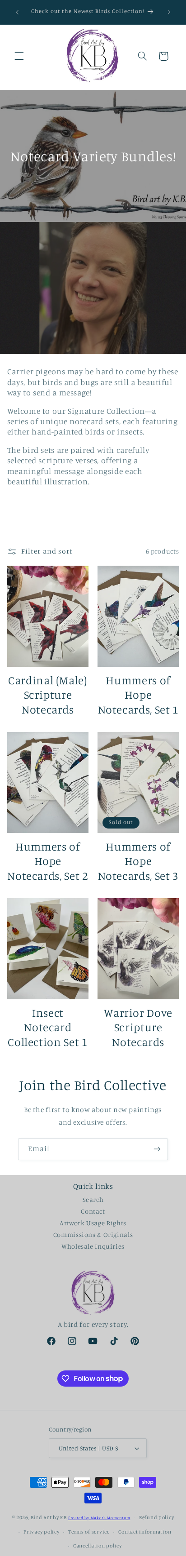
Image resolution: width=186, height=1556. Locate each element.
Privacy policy (41, 1532)
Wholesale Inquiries (93, 1246)
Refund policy (156, 1517)
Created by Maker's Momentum (99, 1517)
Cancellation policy (97, 1546)
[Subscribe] (157, 1149)
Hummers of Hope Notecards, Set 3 (138, 860)
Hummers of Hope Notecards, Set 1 (138, 694)
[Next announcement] (169, 12)
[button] (19, 56)
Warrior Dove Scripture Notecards (138, 1027)
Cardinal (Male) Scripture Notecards (47, 694)
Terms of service (89, 1532)
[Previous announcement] (17, 12)
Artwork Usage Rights (93, 1223)
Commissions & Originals (93, 1234)
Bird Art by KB (48, 1517)
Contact (93, 1211)
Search (93, 1199)
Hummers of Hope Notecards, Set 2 (47, 860)
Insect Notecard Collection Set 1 (48, 1027)
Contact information (144, 1532)
